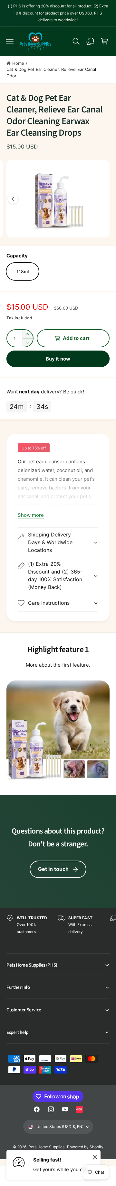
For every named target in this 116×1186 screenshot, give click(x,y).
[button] (10, 41)
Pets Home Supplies (46, 1146)
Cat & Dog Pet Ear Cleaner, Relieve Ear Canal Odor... (51, 72)
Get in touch (53, 869)
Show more (31, 515)
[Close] (95, 1157)
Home (18, 63)
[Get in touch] (90, 41)
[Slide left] (13, 199)
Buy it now (58, 359)
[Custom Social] (79, 1109)
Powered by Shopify (85, 1146)
